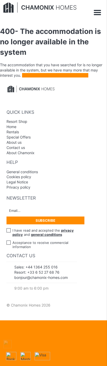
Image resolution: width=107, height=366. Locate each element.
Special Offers (18, 137)
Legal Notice (17, 182)
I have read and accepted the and (43, 232)
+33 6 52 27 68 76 (43, 272)
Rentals (12, 132)
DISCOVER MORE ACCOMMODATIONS (55, 75)
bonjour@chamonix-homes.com (41, 277)
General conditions (22, 172)
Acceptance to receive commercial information (40, 245)
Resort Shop (16, 121)
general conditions (46, 234)
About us (14, 142)
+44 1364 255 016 (41, 267)
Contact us (15, 147)
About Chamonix (20, 153)
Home (11, 126)
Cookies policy (18, 177)
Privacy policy (18, 187)
